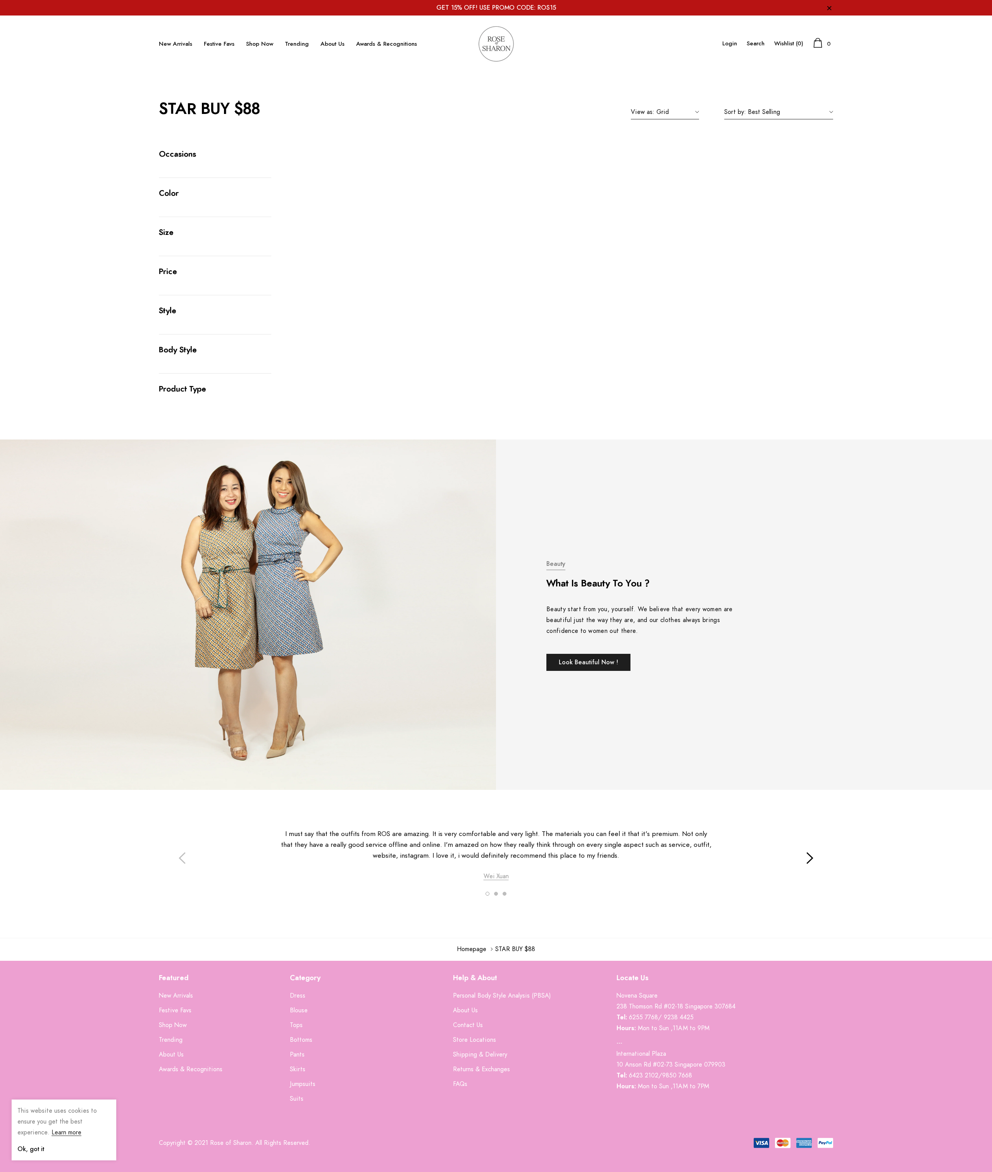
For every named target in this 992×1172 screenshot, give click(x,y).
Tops (296, 1025)
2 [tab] (496, 894)
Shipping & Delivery (480, 1054)
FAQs (460, 1084)
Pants (297, 1054)
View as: (642, 112)
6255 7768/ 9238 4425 (661, 1017)
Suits (296, 1099)
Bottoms (301, 1040)
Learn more (66, 1132)
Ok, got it (30, 1149)
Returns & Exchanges (481, 1069)
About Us (332, 44)
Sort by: (735, 112)
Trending (297, 44)
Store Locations (474, 1040)
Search (756, 44)
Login (729, 44)
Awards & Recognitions (386, 44)
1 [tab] (487, 894)
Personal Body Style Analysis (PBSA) (502, 996)
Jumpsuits (302, 1084)
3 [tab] (504, 894)
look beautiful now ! (588, 662)
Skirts (297, 1069)
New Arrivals (175, 44)
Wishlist (788, 44)
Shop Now (259, 44)
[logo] (496, 43)
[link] (31, 1070)
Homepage (471, 949)
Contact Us (468, 1025)
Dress (297, 996)
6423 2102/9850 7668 (660, 1075)
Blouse (299, 1010)
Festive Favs (219, 44)
